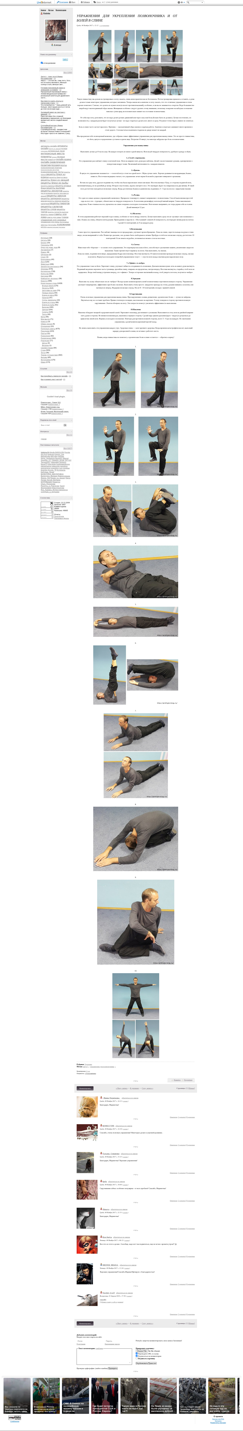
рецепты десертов (51, 190)
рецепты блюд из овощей (55, 180)
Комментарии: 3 (54, 404)
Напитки (45, 298)
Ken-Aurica (107, 1237)
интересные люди (56, 151)
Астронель (61, 470)
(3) (70, 376)
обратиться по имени (130, 1098)
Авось (98, 2)
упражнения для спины (50, 222)
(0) (55, 79)
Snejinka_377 (46, 460)
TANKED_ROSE (58, 460)
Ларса (67, 478)
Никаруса (56, 482)
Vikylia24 (62, 462)
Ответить (173, 1117)
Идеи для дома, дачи (49, 247)
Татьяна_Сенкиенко (111, 1154)
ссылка (125, 1101)
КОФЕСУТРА (108, 1126)
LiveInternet (44, 2)
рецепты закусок (56, 195)
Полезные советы (48, 329)
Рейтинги (86, 2)
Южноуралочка (58, 488)
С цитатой (182, 1117)
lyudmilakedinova (63, 464)
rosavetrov (55, 468)
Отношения (45, 326)
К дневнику (134, 1088)
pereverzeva (45, 468)
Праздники (45, 331)
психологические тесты (52, 172)
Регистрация (63, 2)
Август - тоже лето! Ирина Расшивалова (52, 78)
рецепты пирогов (60, 203)
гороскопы (44, 151)
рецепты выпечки (55, 188)
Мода (43, 317)
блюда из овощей (55, 148)
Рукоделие (45, 341)
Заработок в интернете (50, 267)
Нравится (177, 1080)
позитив (46, 165)
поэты (63, 165)
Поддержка (179, 2)
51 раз (88, 1071)
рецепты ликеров (54, 201)
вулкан (64, 149)
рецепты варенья (48, 186)
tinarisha (44, 470)
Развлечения (46, 338)
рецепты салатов (52, 206)
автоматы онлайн (49, 146)
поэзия (55, 165)
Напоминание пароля (112, 1344)
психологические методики (50, 170)
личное (54, 157)
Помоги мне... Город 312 (51, 403)
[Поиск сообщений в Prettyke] (65, 59)
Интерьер (45, 238)
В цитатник (190, 1117)
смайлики (99, 1348)
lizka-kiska (52, 464)
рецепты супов (48, 209)
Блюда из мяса (48, 295)
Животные (45, 264)
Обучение (45, 255)
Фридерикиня (46, 488)
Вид (183, 3)
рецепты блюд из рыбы (54, 183)
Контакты (218, 1421)
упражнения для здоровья (53, 220)
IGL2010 (44, 454)
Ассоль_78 (52, 470)
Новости (44, 322)
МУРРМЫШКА (46, 482)
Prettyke (42, 13)
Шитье (44, 343)
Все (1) (69, 435)
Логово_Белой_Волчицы (50, 480)
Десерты (45, 288)
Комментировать (85, 1088)
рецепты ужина (47, 214)
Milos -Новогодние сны (50, 407)
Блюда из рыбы (48, 305)
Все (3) (69, 390)
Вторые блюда (48, 286)
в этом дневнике (49, 63)
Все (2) (69, 372)
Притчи (44, 334)
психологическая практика (51, 168)
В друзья (57, 45)
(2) (60, 90)
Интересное (46, 271)
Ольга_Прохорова (48, 484)
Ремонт (44, 252)
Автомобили (46, 250)
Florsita (67, 452)
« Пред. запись (121, 1088)
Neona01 (58, 458)
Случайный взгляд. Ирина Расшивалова (52, 127)
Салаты (45, 312)
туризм (65, 217)
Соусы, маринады (49, 300)
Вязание (45, 345)
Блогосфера (46, 259)
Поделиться (188, 1080)
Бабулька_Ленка (47, 472)
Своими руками (47, 348)
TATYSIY (68, 460)
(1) (57, 103)
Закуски (45, 310)
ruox (61, 468)
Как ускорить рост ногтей (51, 379)
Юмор (43, 362)
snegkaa (66, 468)
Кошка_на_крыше (58, 478)
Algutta (52, 452)
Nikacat (65, 458)
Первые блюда (48, 293)
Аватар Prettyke (55, 30)
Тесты (43, 353)
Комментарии (61, 10)
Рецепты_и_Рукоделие (50, 486)
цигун (85, 1067)
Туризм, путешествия (49, 355)
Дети (43, 262)
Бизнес (44, 243)
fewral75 (44, 464)
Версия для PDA (218, 1419)
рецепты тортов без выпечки (58, 212)
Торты (44, 314)
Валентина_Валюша (49, 476)
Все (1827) (68, 448)
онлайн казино (63, 159)
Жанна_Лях (45, 478)
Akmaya (106, 1209)
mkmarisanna (46, 466)
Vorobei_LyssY (109, 1293)
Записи (43, 10)
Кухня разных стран (49, 283)
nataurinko (56, 466)
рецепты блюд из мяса (58, 177)
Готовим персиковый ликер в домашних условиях (53, 89)
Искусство (45, 274)
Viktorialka (55, 462)
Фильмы (44, 357)
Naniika (61, 456)
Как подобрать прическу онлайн (54, 376)
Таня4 (62, 486)
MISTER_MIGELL (110, 1265)
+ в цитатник (104, 25)
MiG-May (54, 456)
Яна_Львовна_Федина (50, 490)
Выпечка (45, 307)
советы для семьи (54, 217)
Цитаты (44, 240)
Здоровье (44, 269)
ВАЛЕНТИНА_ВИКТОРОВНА (52, 474)
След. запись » (147, 1088)
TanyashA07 (45, 462)
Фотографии (46, 360)
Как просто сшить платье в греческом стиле (52, 102)
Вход (73, 2)
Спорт (43, 257)
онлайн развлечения (53, 162)
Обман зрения (46, 324)
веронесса (63, 490)
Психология (45, 336)
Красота (44, 281)
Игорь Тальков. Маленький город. (55, 412)
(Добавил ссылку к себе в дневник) (111, 1302)
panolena (64, 466)
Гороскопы (45, 245)
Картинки (44, 276)
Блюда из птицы (48, 302)
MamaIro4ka (45, 456)
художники (63, 224)
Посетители (59, 516)
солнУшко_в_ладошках (50, 492)
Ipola (105, 1181)
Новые (191, 1088)
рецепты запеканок (51, 198)
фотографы (52, 225)
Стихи (43, 350)
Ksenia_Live (59, 454)
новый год (52, 160)
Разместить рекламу (218, 1423)
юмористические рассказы (56, 227)
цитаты (44, 227)
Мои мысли (45, 319)
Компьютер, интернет (49, 279)
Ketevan (51, 454)
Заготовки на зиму (49, 290)
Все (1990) (68, 73)
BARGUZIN (59, 452)
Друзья (51, 10)
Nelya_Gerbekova (48, 458)
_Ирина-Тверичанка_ (111, 1098)
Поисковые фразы (61, 518)
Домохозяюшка (64, 476)
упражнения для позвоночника (102, 1067)
